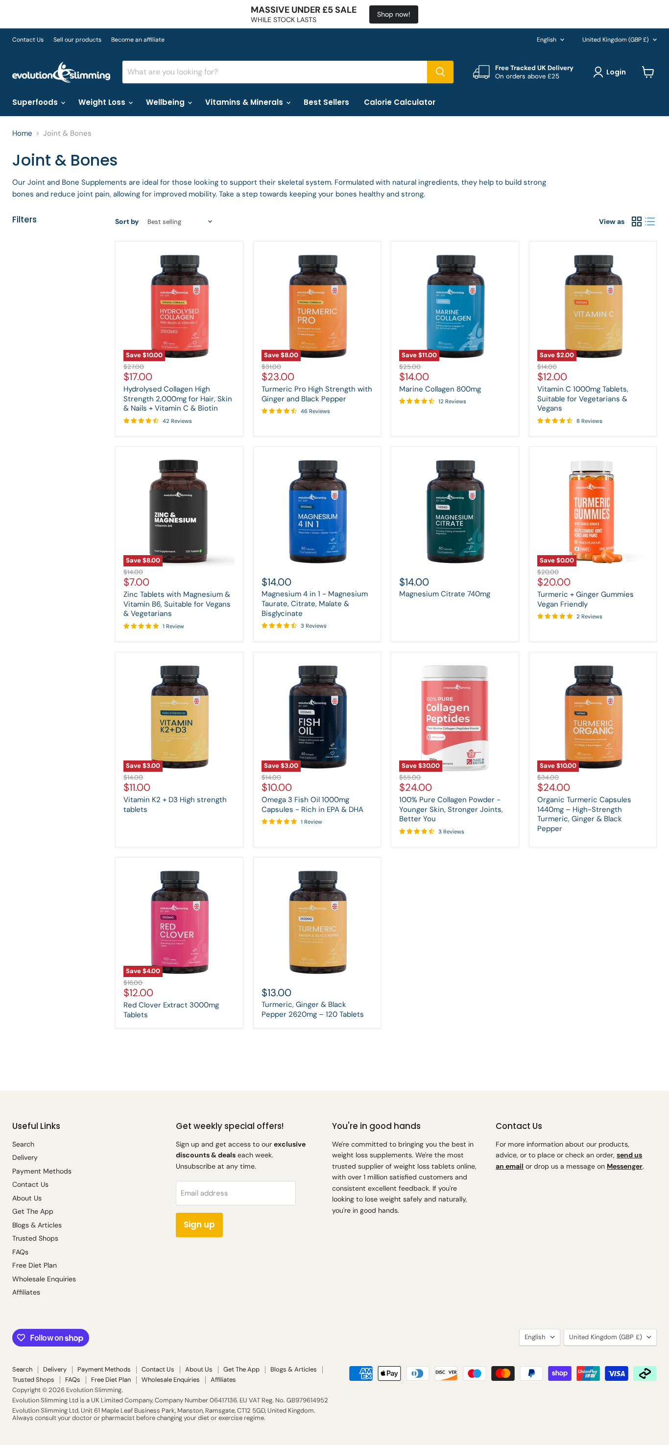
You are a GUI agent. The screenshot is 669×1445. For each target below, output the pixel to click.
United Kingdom (615, 40)
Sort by (127, 221)
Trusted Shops (35, 1238)
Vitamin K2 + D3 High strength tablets (175, 804)
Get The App (32, 1211)
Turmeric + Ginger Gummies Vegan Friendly (585, 599)
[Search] (440, 72)
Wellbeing (166, 102)
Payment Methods (42, 1171)
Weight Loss (102, 102)
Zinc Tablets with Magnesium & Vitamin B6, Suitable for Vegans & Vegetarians (177, 603)
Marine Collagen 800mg (440, 389)
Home (22, 133)
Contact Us (28, 39)
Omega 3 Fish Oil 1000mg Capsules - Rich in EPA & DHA (312, 804)
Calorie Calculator (399, 102)
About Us (27, 1198)
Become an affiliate (138, 39)
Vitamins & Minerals (245, 102)
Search (23, 1144)
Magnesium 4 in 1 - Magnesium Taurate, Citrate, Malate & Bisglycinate (315, 603)
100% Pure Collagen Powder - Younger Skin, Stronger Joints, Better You (451, 809)
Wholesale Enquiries (44, 1278)
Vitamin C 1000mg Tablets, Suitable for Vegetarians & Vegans (582, 398)
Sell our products (77, 39)
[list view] (650, 222)
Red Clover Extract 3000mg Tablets (171, 1010)
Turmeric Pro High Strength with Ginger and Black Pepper (317, 394)
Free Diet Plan (34, 1265)
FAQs (20, 1252)
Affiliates (26, 1292)
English (546, 40)
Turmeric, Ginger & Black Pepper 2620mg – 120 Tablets (313, 1009)
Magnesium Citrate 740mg (444, 594)
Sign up (199, 1224)
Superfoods (36, 102)
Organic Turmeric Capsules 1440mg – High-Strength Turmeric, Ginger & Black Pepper (584, 814)
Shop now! (393, 14)
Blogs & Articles (37, 1225)
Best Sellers (326, 102)
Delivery (25, 1157)
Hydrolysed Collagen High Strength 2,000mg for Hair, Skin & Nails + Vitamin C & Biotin (177, 398)
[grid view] (637, 222)
